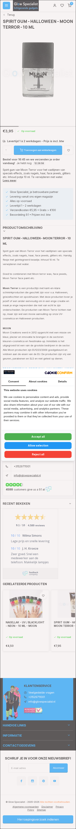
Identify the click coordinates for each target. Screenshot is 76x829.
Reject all (38, 454)
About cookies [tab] (38, 381)
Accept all (38, 436)
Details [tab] (62, 381)
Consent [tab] (13, 381)
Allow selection (38, 445)
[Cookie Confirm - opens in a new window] (58, 373)
